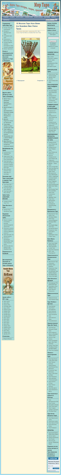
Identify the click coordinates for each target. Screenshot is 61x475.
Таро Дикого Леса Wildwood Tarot (53, 286)
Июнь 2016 (6, 321)
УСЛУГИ (53, 17)
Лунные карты (52, 436)
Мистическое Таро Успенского (53, 262)
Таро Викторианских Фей (53, 400)
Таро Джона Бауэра (53, 404)
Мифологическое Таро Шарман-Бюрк (53, 298)
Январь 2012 (7, 332)
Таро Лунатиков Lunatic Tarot (52, 247)
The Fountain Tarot (53, 189)
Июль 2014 (6, 324)
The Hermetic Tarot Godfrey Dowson (53, 272)
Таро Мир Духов (53, 388)
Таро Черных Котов (53, 423)
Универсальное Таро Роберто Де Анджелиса (53, 144)
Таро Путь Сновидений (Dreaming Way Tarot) (52, 204)
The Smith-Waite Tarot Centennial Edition (53, 92)
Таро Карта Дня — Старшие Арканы (8, 185)
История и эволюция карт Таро (7, 32)
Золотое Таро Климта (52, 338)
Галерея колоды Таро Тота (8, 202)
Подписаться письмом (52, 470)
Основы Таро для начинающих (8, 28)
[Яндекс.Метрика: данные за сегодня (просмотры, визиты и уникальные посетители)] (7, 339)
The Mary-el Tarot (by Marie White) (53, 347)
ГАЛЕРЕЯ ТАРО (29, 17)
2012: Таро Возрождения (52, 252)
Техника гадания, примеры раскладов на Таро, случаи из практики (8, 44)
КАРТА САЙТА (19, 17)
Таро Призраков (53, 376)
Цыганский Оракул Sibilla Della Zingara (53, 433)
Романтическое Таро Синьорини (53, 313)
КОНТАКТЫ (6, 20)
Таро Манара (52, 306)
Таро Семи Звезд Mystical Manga (53, 244)
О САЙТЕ (12, 17)
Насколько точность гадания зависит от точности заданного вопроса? (8, 230)
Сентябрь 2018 (7, 306)
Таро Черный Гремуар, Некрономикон (52, 363)
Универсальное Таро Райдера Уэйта (52, 148)
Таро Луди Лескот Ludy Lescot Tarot (53, 359)
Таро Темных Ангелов (52, 385)
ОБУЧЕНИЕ (47, 17)
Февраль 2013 (7, 327)
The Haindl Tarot (53, 274)
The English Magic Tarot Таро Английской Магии (53, 226)
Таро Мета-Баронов (53, 249)
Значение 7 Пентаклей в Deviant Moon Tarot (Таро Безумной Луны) (8, 241)
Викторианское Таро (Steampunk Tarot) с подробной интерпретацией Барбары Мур (53, 176)
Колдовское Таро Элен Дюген (53, 230)
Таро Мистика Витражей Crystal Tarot (53, 329)
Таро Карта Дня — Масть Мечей (8, 191)
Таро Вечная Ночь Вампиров (53, 367)
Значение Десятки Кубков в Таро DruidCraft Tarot (8, 247)
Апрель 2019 (7, 304)
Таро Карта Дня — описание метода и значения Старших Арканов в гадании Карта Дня (8, 164)
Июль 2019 (6, 303)
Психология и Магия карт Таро (8, 39)
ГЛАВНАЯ (5, 17)
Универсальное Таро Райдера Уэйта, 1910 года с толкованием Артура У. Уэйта (53, 99)
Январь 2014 (7, 325)
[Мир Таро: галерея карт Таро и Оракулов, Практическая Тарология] (30, 9)
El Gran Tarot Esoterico (52, 265)
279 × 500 (37, 31)
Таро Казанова (52, 311)
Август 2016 (7, 317)
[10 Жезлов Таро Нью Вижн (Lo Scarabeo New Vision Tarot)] (30, 55)
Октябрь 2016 (7, 316)
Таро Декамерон (53, 320)
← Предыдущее (20, 80)
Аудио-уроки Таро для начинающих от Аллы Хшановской (9, 157)
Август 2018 (7, 308)
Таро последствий (53, 127)
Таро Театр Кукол (53, 406)
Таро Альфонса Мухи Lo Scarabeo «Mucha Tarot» (53, 334)
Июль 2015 (6, 322)
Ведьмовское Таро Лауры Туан (53, 214)
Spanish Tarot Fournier (52, 78)
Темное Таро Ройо (53, 345)
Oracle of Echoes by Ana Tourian (53, 438)
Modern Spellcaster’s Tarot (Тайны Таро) (53, 234)
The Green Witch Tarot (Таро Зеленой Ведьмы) (53, 218)
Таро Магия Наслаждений (52, 308)
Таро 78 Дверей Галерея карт (52, 182)
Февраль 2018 (7, 309)
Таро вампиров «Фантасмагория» (53, 379)
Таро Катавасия (52, 427)
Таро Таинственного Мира (52, 317)
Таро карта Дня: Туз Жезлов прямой (8, 235)
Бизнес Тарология (8, 48)
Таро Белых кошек (53, 421)
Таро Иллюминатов (53, 184)
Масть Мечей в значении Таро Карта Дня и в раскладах (7, 171)
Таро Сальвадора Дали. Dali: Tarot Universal (53, 342)
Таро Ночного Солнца (52, 382)
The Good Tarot (52, 411)
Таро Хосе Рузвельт (53, 350)
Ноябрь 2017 (7, 313)
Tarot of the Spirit (53, 276)
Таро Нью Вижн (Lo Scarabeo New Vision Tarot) (30, 32)
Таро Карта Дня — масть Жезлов (8, 188)
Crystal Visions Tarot (53, 161)
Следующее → (41, 80)
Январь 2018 (7, 311)
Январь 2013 (7, 329)
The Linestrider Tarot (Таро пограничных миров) (52, 193)
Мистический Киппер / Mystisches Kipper (53, 442)
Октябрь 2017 (7, 314)
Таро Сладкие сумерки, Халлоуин (53, 408)
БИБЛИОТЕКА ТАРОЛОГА (7, 153)
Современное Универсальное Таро (52, 112)
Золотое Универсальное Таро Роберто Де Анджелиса (53, 123)
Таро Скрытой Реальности (52, 290)
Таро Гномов (52, 403)
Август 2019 (7, 301)
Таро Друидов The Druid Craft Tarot (53, 283)
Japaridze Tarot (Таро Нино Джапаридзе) (52, 198)
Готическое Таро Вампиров (53, 371)
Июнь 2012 (6, 330)
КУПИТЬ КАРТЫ (38, 17)
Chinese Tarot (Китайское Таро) (8, 210)
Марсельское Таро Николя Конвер (53, 74)
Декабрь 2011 (7, 334)
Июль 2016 (6, 319)
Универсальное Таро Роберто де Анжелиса (53, 117)
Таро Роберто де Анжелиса (53, 152)
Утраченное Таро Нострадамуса (53, 268)
